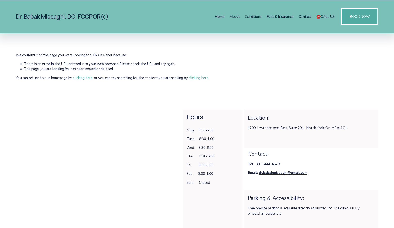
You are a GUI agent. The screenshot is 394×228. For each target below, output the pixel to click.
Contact (305, 16)
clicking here (83, 77)
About (235, 16)
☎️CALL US (325, 16)
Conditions (253, 16)
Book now (360, 16)
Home (219, 16)
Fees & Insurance (280, 16)
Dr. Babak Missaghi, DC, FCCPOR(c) (62, 17)
